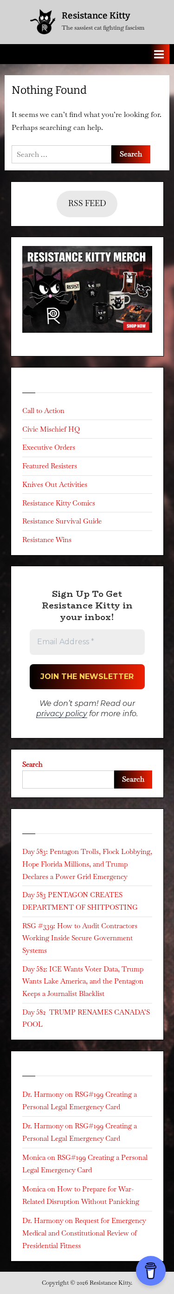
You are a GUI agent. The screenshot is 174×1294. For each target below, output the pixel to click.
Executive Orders (48, 447)
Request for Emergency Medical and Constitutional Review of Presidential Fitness (84, 1233)
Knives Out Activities (54, 484)
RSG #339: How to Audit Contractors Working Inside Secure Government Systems (79, 938)
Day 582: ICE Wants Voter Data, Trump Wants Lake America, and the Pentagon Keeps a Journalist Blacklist (82, 981)
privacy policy (61, 713)
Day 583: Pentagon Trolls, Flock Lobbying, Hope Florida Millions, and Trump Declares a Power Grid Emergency (87, 863)
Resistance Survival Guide (62, 521)
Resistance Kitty (96, 15)
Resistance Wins (46, 539)
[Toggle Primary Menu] (159, 54)
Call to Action (43, 410)
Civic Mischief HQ (51, 429)
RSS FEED (87, 203)
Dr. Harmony (42, 1094)
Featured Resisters (49, 465)
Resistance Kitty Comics (58, 502)
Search (32, 764)
